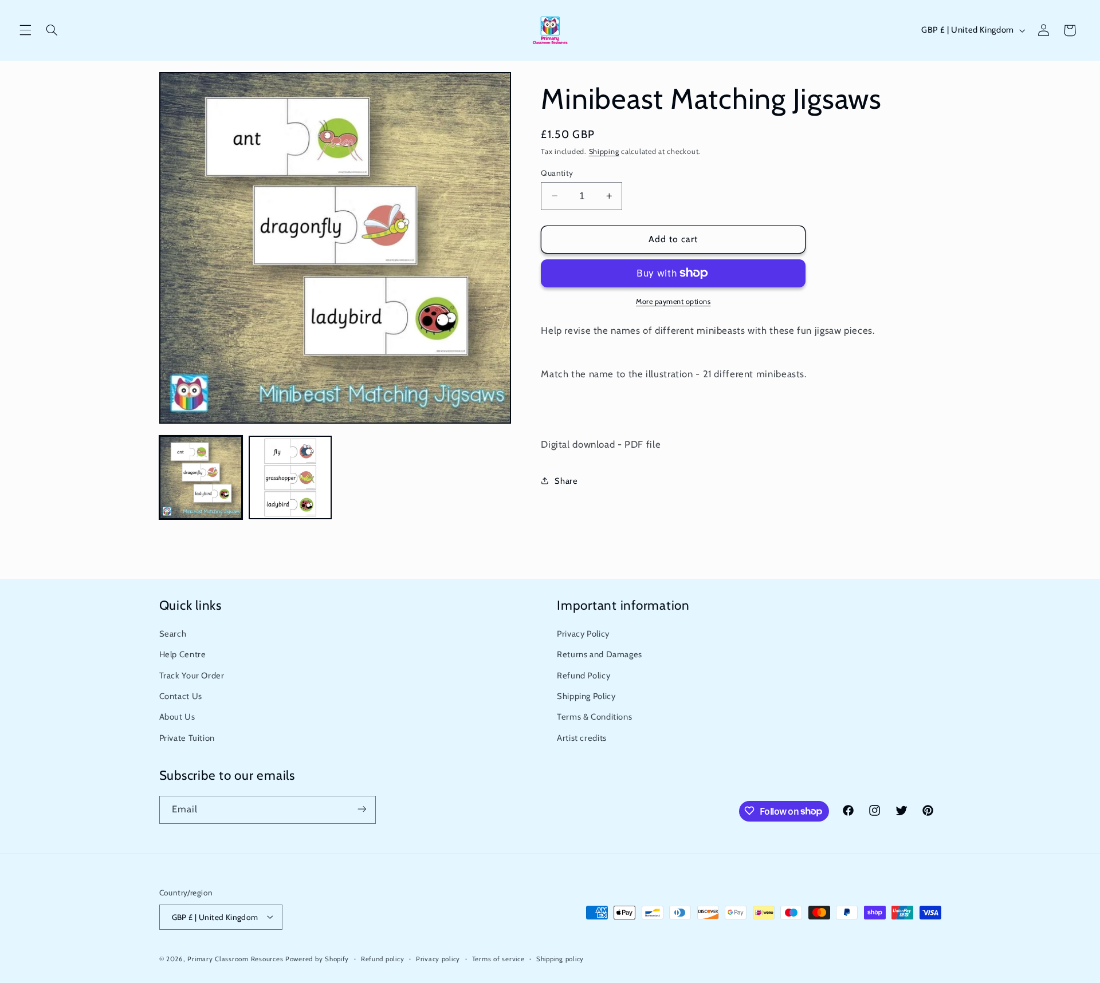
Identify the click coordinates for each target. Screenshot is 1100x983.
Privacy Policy (583, 634)
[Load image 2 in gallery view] (290, 477)
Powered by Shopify (317, 958)
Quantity (557, 172)
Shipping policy (560, 958)
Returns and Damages (599, 655)
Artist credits (582, 738)
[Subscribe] (361, 809)
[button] (25, 30)
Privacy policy (438, 958)
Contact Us (180, 696)
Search (173, 634)
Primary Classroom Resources (235, 958)
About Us (177, 717)
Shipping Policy (586, 696)
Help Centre (182, 655)
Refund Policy (583, 675)
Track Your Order (192, 675)
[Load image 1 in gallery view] (201, 477)
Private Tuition (187, 738)
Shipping (604, 151)
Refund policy (382, 958)
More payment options (673, 301)
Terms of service (498, 958)
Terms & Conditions (594, 717)
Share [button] (566, 480)
